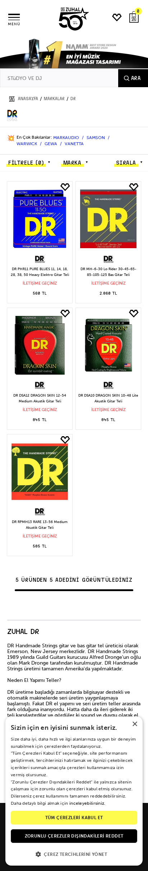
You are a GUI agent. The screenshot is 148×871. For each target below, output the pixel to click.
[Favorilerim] (117, 17)
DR (73, 99)
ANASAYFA (28, 99)
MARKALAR (54, 99)
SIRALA (126, 163)
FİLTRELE (25, 163)
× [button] (134, 724)
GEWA (51, 143)
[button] (74, 853)
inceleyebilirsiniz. (87, 803)
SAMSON (96, 137)
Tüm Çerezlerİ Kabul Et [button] (74, 817)
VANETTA (74, 143)
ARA (135, 78)
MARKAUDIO (66, 137)
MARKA (72, 163)
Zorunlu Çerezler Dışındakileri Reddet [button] (74, 836)
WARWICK (27, 143)
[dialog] (74, 791)
